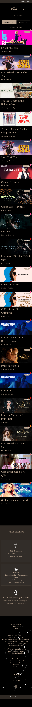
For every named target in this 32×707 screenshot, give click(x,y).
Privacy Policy (16, 626)
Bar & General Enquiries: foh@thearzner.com (16, 639)
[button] (23, 9)
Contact (16, 628)
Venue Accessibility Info (16, 645)
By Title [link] (19, 27)
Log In (28, 1)
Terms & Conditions (16, 624)
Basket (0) (23, 1)
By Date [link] (12, 27)
